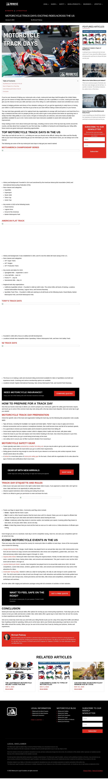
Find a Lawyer (36, 720)
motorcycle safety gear (31, 456)
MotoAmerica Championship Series (20, 147)
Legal (45, 4)
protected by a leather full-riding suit (32, 446)
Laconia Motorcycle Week (11, 564)
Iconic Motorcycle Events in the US (12, 88)
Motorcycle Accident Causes (40, 711)
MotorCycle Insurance (64, 715)
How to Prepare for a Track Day (11, 86)
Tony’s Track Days (12, 301)
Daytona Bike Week (9, 557)
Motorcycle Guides (63, 711)
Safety (61, 4)
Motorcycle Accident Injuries (40, 713)
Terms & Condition (97, 770)
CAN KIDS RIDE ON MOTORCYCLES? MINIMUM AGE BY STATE (88, 683)
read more (9, 689)
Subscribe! (94, 151)
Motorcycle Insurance (38, 715)
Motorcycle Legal (63, 717)
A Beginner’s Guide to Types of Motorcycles (53, 683)
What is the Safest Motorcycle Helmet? (93, 80)
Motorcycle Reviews (63, 721)
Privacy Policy (87, 770)
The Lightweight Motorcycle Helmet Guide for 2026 (18, 683)
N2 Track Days (9, 343)
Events (9, 10)
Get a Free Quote (59, 593)
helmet (7, 456)
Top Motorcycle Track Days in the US (12, 83)
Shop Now (66, 472)
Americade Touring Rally (11, 572)
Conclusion (5, 91)
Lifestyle (97, 4)
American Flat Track (13, 221)
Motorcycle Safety (63, 713)
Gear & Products (74, 4)
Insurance (87, 4)
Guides (53, 4)
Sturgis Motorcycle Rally (11, 549)
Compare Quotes (64, 393)
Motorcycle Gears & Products (66, 719)
